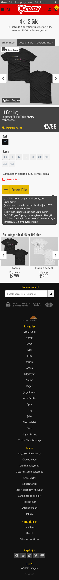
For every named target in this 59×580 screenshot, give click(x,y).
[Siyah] (5, 142)
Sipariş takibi (29, 483)
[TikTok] (29, 555)
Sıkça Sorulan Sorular (29, 453)
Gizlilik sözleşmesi (29, 465)
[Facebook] (17, 555)
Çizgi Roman (29, 392)
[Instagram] (23, 555)
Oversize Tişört (44, 42)
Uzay (29, 410)
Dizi (29, 349)
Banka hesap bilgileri (29, 495)
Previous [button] (3, 78)
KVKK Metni (29, 477)
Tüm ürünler (29, 331)
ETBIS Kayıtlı (31, 568)
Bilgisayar (7, 117)
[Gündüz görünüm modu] (55, 2)
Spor (29, 404)
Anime (29, 380)
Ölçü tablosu (12, 179)
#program (15, 100)
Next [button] (55, 78)
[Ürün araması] (9, 9)
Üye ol (29, 533)
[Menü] (3, 9)
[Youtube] (42, 555)
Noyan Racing (29, 434)
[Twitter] (36, 555)
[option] (29, 75)
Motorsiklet (29, 422)
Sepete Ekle (19, 189)
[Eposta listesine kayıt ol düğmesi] (51, 293)
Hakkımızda (29, 501)
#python (6, 100)
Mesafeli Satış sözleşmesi (29, 471)
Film (29, 355)
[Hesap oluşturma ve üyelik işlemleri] (49, 9)
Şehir (29, 416)
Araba (29, 368)
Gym (29, 428)
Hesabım (29, 527)
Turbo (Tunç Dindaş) (29, 440)
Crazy (29, 9)
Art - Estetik (29, 398)
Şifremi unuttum (29, 539)
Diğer (29, 386)
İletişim (29, 514)
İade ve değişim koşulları (29, 489)
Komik (29, 337)
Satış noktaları (29, 508)
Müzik (29, 362)
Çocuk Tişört (26, 42)
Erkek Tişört (8, 42)
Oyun (29, 343)
